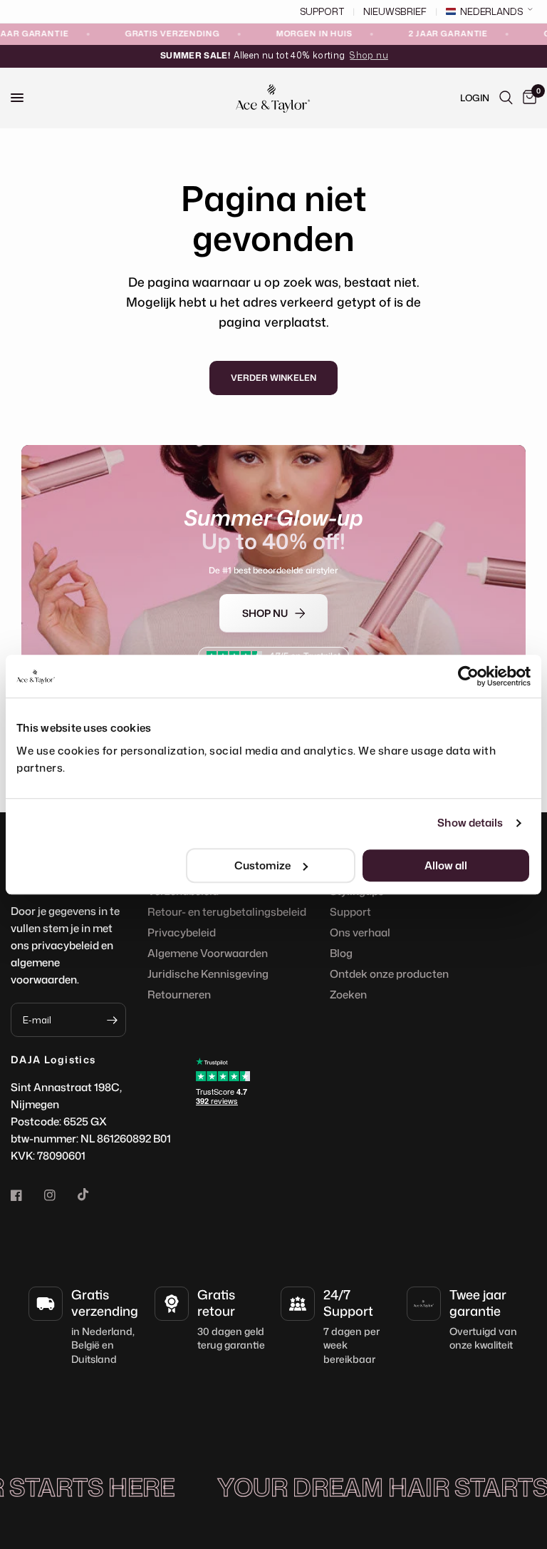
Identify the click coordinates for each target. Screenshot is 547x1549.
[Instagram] (59, 1195)
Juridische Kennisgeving (208, 973)
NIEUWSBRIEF (395, 11)
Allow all (445, 865)
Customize (262, 865)
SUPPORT (322, 11)
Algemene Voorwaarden (207, 953)
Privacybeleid (181, 932)
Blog (341, 953)
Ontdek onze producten (389, 973)
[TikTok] (93, 1194)
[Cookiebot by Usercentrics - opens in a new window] (468, 676)
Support (350, 911)
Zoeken (348, 994)
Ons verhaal (360, 932)
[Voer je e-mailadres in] (112, 1020)
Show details (470, 822)
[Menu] (17, 98)
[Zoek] (506, 98)
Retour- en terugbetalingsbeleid (226, 911)
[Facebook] (26, 1195)
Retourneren (179, 994)
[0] (527, 98)
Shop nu (369, 55)
